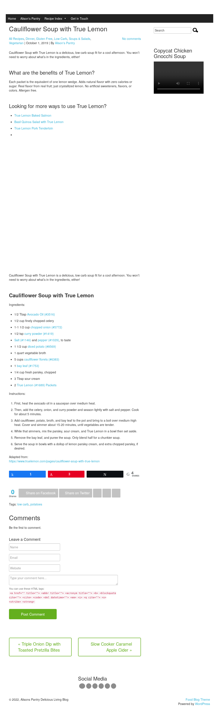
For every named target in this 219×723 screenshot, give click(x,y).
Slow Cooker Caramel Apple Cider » (111, 647)
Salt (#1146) (22, 340)
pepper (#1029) (48, 340)
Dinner (30, 38)
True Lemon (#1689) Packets (36, 385)
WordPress (202, 704)
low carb (23, 504)
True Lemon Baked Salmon (32, 115)
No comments (131, 38)
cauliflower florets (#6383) (41, 359)
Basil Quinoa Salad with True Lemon (39, 122)
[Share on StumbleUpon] (116, 493)
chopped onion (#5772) (46, 327)
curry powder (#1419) (39, 333)
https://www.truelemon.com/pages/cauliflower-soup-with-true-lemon (54, 461)
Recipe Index (53, 18)
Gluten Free (44, 38)
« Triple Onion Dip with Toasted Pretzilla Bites (39, 647)
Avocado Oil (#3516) (41, 314)
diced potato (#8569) (42, 346)
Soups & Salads (79, 38)
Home (12, 18)
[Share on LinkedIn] (106, 493)
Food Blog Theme (198, 699)
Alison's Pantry (30, 18)
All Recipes (16, 38)
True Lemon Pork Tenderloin (33, 128)
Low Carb (60, 38)
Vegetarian (16, 43)
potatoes (36, 504)
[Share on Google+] (97, 493)
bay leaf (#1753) (28, 366)
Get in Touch (79, 18)
